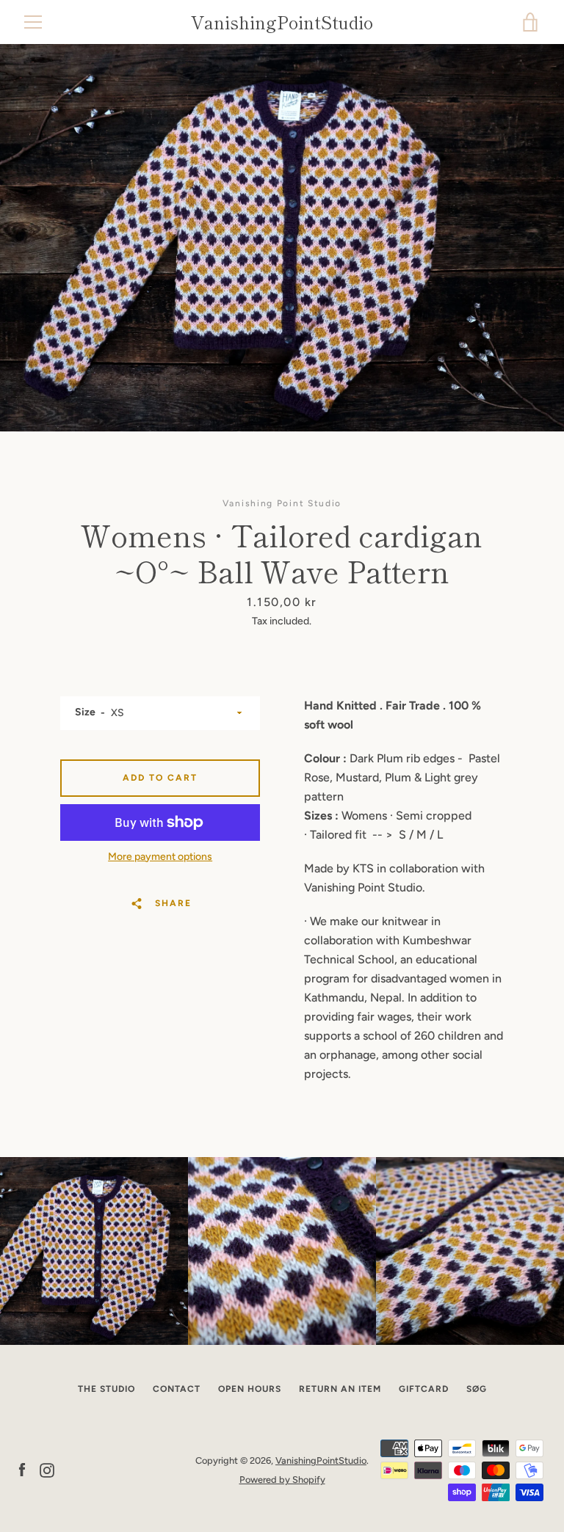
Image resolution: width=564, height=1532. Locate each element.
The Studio (106, 1389)
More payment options (160, 856)
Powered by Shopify (282, 1479)
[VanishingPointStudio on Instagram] (47, 1469)
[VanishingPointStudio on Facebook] (22, 1469)
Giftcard (424, 1389)
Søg (476, 1389)
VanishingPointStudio (282, 22)
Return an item (340, 1389)
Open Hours (249, 1389)
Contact (176, 1389)
